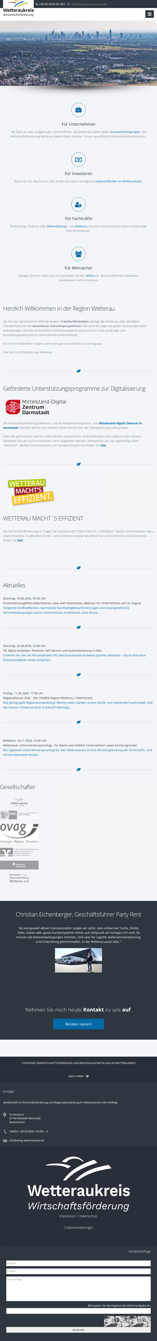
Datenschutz (88, 1216)
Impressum (68, 1216)
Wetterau (81, 226)
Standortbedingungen (125, 132)
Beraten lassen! (78, 1024)
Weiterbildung (57, 226)
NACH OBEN (76, 1076)
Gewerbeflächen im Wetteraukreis (118, 181)
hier (103, 445)
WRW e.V (92, 276)
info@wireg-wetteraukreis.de (89, 4)
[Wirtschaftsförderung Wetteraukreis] (18, 8)
